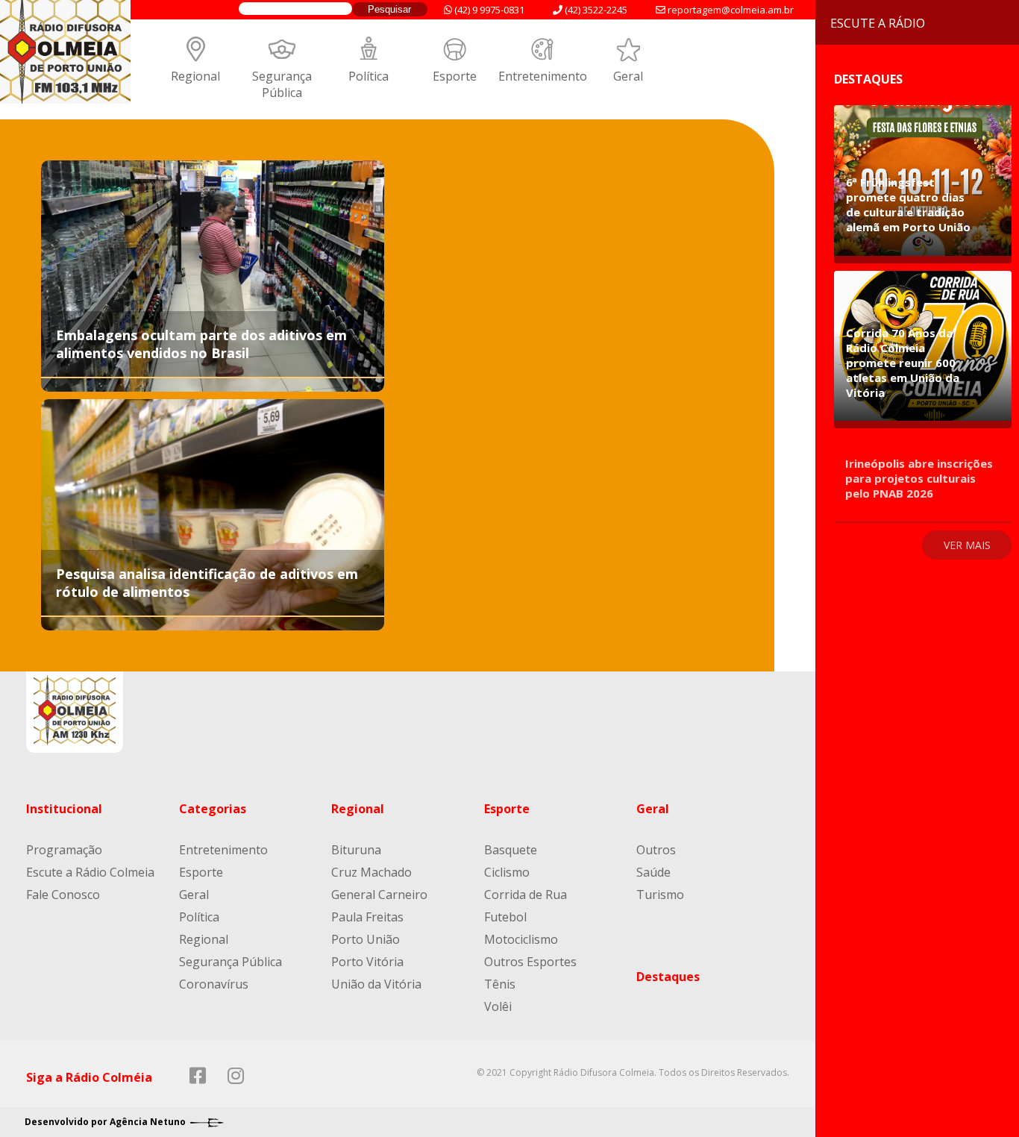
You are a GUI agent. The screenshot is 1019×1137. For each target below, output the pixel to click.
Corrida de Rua (525, 894)
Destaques (668, 976)
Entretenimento (542, 76)
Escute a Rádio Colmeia (90, 872)
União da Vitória (376, 984)
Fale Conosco (63, 894)
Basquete (510, 850)
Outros (656, 850)
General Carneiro (379, 894)
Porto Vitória (367, 961)
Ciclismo (507, 872)
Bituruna (356, 850)
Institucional (64, 809)
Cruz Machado (371, 872)
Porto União (365, 939)
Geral (628, 76)
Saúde (653, 872)
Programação (64, 850)
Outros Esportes (530, 961)
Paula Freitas (367, 917)
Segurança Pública (282, 84)
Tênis (499, 984)
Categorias (212, 809)
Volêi (498, 1006)
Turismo (660, 894)
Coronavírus (213, 984)
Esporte (455, 76)
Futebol (505, 917)
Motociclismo (521, 939)
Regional (195, 76)
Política (368, 76)
